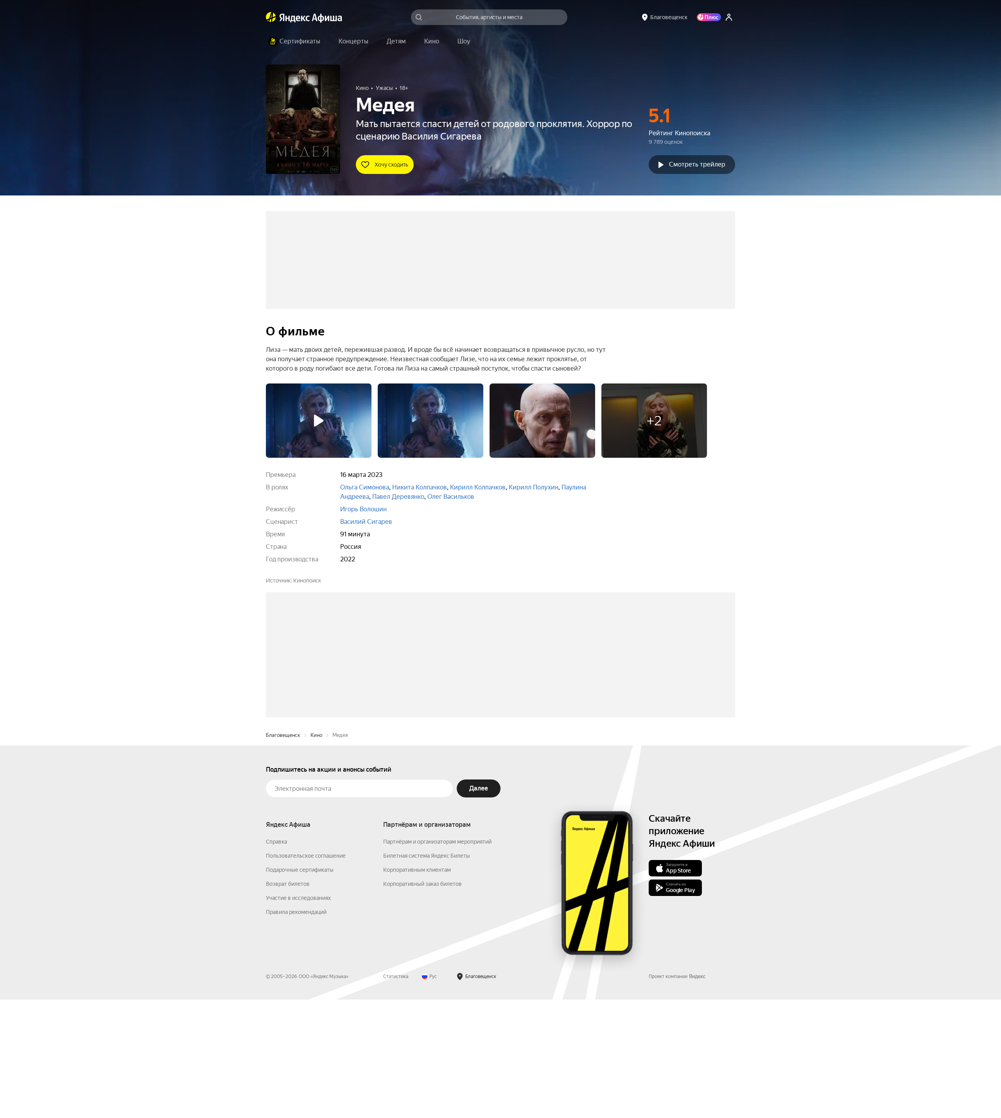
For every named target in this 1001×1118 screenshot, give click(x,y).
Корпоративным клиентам (417, 988)
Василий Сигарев (366, 521)
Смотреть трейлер (697, 164)
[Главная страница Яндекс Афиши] (271, 17)
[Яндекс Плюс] (709, 17)
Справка (276, 960)
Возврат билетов (288, 1002)
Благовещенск (283, 853)
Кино (316, 853)
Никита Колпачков (419, 487)
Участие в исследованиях (298, 1016)
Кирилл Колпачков (478, 487)
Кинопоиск (307, 580)
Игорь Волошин (363, 509)
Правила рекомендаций (296, 1030)
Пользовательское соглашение (306, 974)
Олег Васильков (450, 496)
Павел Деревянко (398, 496)
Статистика (395, 1095)
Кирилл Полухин (533, 487)
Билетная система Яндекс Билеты (426, 974)
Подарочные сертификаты (300, 988)
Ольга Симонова (364, 487)
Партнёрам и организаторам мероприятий (437, 960)
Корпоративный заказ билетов (422, 1002)
